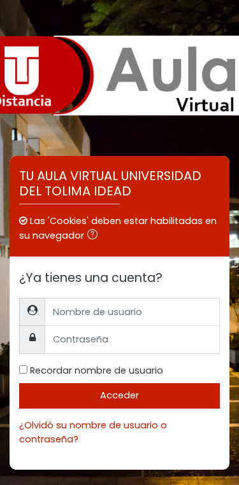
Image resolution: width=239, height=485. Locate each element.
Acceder (119, 395)
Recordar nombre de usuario (96, 370)
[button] (95, 236)
